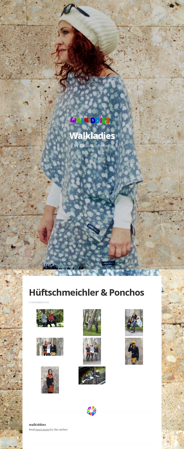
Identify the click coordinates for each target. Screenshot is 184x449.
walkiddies (37, 424)
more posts (42, 429)
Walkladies (92, 135)
